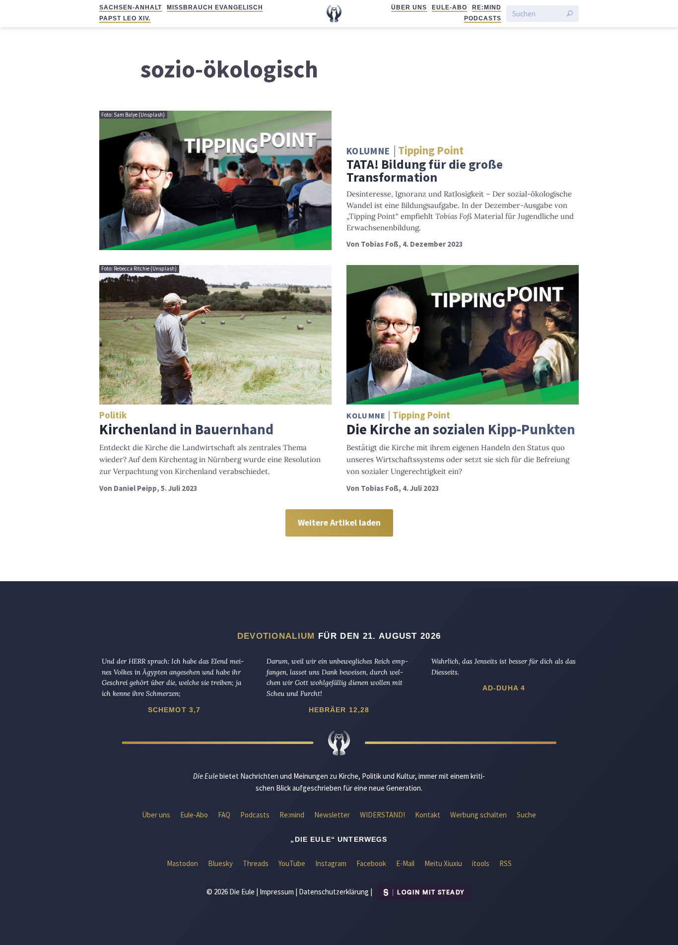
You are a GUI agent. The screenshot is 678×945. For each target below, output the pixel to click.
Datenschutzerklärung (334, 891)
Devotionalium (276, 635)
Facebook (371, 863)
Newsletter (332, 814)
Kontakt (427, 814)
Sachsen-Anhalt (130, 7)
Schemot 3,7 (174, 710)
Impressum (277, 891)
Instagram (330, 863)
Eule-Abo (449, 7)
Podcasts (482, 18)
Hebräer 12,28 (339, 710)
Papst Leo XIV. (124, 18)
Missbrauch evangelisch (215, 7)
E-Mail (405, 863)
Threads (256, 863)
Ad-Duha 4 (503, 688)
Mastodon (182, 863)
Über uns (409, 7)
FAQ (224, 814)
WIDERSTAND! (382, 814)
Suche (526, 814)
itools (480, 863)
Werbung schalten (478, 814)
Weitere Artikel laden (339, 522)
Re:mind (486, 7)
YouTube (291, 863)
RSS (505, 863)
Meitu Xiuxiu (443, 863)
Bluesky (220, 863)
